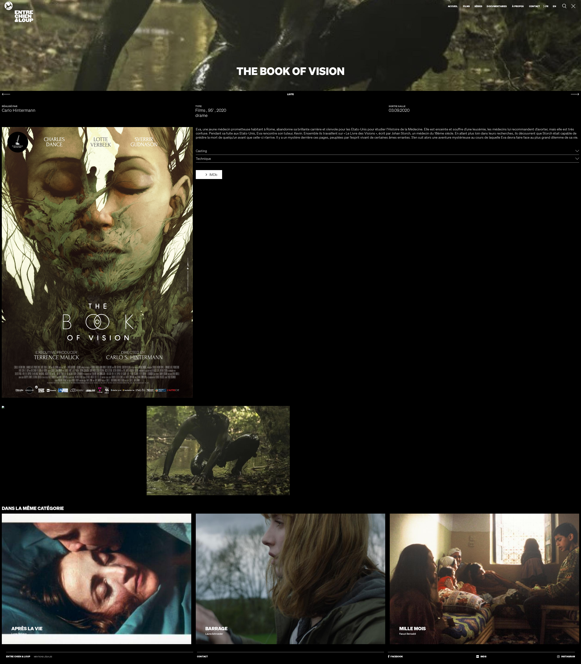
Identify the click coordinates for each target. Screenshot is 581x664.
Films (466, 6)
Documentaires (497, 6)
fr (546, 6)
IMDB (482, 656)
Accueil (453, 6)
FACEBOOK (396, 656)
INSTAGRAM (567, 656)
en (554, 6)
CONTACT (202, 656)
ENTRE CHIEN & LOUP (18, 656)
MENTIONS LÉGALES (43, 657)
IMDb (213, 174)
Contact (534, 6)
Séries (478, 6)
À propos (518, 6)
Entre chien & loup (19, 12)
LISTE (290, 94)
